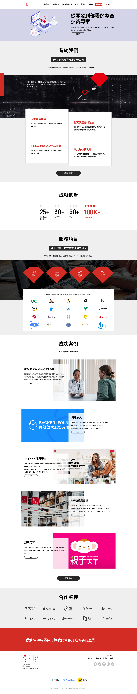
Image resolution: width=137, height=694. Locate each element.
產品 (76, 4)
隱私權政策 (54, 688)
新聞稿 (83, 4)
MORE (31, 383)
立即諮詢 (99, 4)
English (110, 4)
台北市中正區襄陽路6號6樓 (31, 668)
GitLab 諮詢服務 (67, 4)
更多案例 (68, 578)
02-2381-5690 (27, 664)
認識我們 (47, 4)
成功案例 (56, 4)
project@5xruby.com (28, 666)
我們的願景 (68, 173)
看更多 (78, 34)
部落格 (91, 4)
